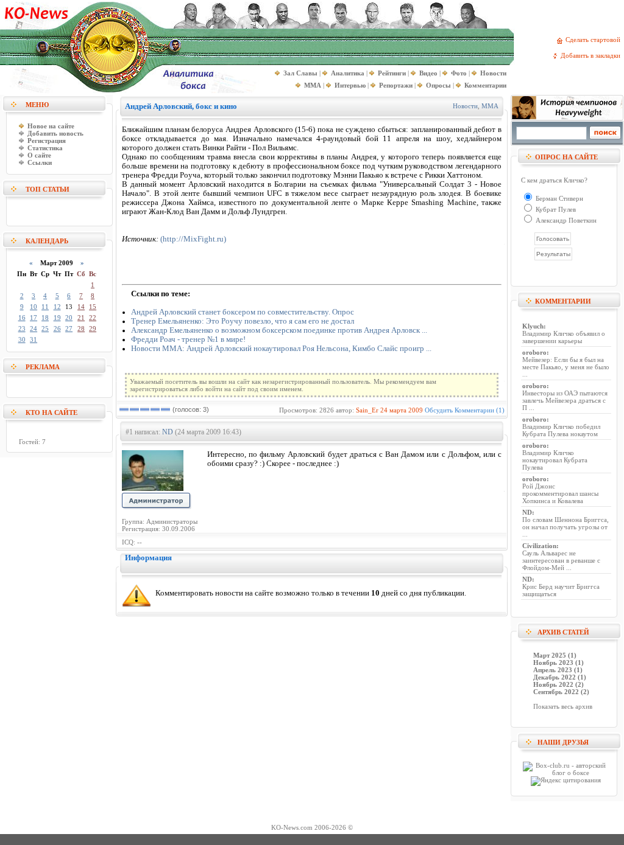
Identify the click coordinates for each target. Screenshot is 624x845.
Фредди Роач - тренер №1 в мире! (188, 339)
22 (92, 317)
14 (81, 306)
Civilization (539, 545)
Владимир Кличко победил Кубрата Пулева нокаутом (561, 430)
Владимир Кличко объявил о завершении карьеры (563, 337)
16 (22, 317)
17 (33, 317)
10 (33, 306)
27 (69, 328)
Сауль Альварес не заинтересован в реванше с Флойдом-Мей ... (561, 560)
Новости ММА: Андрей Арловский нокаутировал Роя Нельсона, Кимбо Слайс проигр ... (281, 348)
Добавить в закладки (592, 55)
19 (57, 317)
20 (69, 317)
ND (167, 432)
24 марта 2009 (401, 410)
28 (81, 328)
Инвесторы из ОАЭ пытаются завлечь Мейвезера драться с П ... (565, 400)
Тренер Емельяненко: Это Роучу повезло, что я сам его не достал (242, 321)
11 (45, 306)
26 (57, 328)
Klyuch (533, 326)
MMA (489, 106)
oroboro (534, 352)
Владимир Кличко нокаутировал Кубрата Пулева (554, 460)
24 (33, 328)
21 (81, 317)
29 (92, 328)
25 (45, 328)
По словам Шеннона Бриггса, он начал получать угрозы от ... (565, 527)
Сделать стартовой (595, 39)
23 (22, 328)
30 (22, 339)
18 (45, 317)
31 (33, 339)
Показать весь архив (562, 706)
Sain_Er (367, 410)
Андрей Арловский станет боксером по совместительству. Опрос (242, 312)
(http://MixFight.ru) (193, 239)
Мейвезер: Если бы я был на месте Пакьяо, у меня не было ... (565, 367)
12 (57, 306)
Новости (465, 106)
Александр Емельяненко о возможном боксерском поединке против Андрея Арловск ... (279, 330)
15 (92, 306)
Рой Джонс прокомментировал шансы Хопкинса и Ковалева (560, 493)
